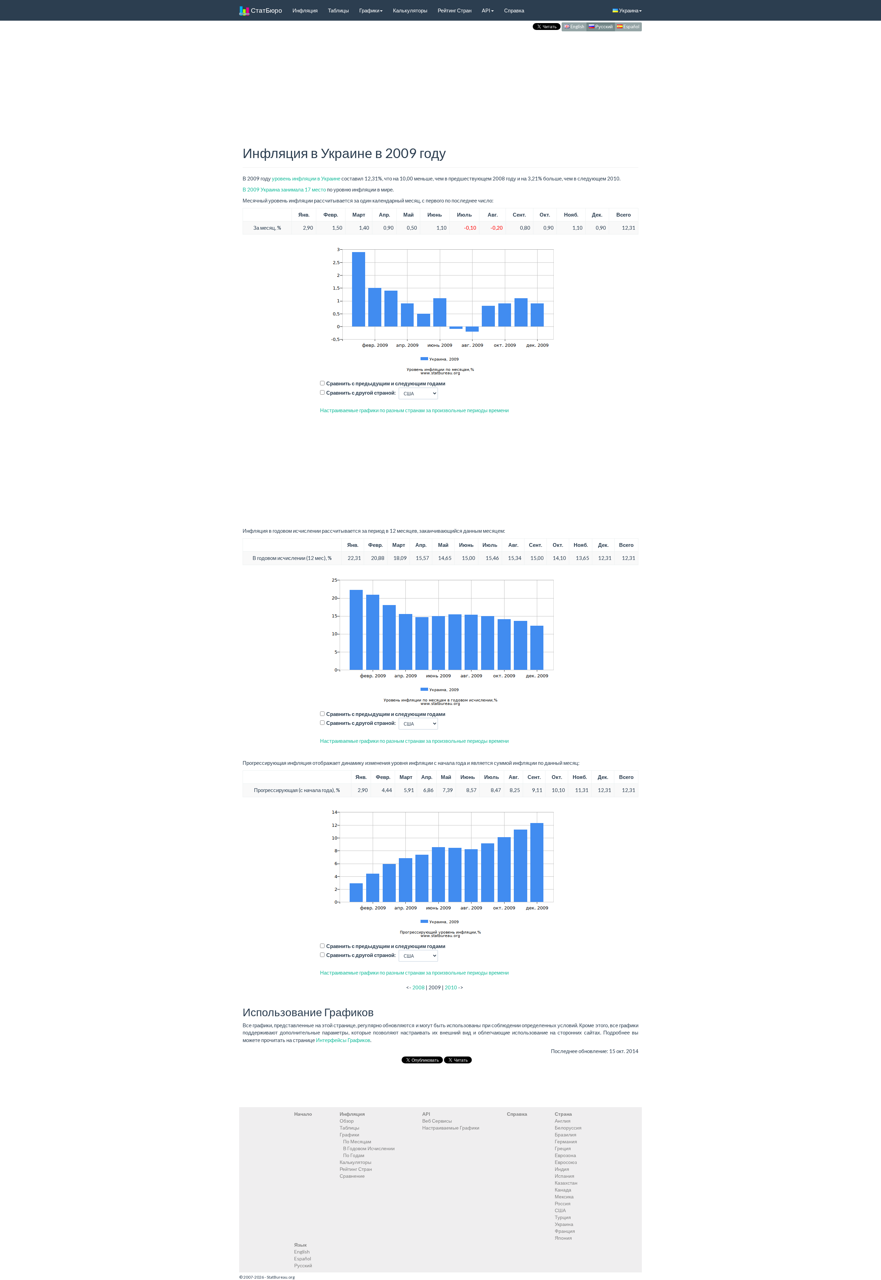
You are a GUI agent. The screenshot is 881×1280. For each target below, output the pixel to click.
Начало (303, 1114)
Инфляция (305, 10)
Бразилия (565, 1134)
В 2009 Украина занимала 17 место (284, 189)
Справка (514, 10)
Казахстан (566, 1183)
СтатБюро (266, 10)
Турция (563, 1217)
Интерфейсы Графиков (343, 1040)
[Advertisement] (440, 81)
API (486, 10)
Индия (562, 1169)
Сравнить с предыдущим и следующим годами (385, 383)
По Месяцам (357, 1141)
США (560, 1210)
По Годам (353, 1155)
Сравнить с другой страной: (361, 392)
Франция (565, 1231)
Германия (566, 1141)
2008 (418, 987)
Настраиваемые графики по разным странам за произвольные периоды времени (414, 410)
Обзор (347, 1121)
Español (631, 26)
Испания (564, 1176)
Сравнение (352, 1176)
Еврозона (565, 1155)
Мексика (564, 1196)
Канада (563, 1190)
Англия (563, 1121)
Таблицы (338, 10)
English (577, 26)
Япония (563, 1238)
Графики (369, 10)
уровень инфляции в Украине (306, 178)
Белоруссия (568, 1128)
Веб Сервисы (437, 1121)
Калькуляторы (410, 10)
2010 (451, 987)
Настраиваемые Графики (450, 1128)
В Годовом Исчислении (369, 1148)
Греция (563, 1148)
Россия (563, 1203)
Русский (603, 26)
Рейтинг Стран (454, 10)
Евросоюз (566, 1162)
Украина (628, 10)
